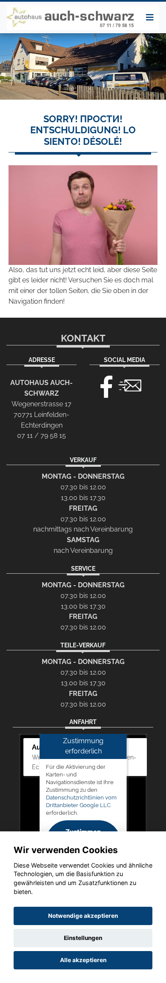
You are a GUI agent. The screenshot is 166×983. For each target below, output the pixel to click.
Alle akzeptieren (83, 960)
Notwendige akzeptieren (83, 915)
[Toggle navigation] (149, 17)
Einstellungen (83, 937)
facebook (102, 384)
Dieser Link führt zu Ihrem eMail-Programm (130, 384)
